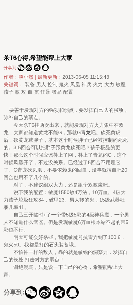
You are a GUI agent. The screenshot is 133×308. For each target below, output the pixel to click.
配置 (68, 92)
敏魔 (121, 84)
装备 (30, 84)
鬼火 (64, 84)
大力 (109, 84)
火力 (98, 84)
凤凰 (75, 84)
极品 (57, 92)
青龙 (86, 132)
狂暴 (45, 92)
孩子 (8, 92)
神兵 (87, 84)
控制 (52, 84)
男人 (41, 84)
